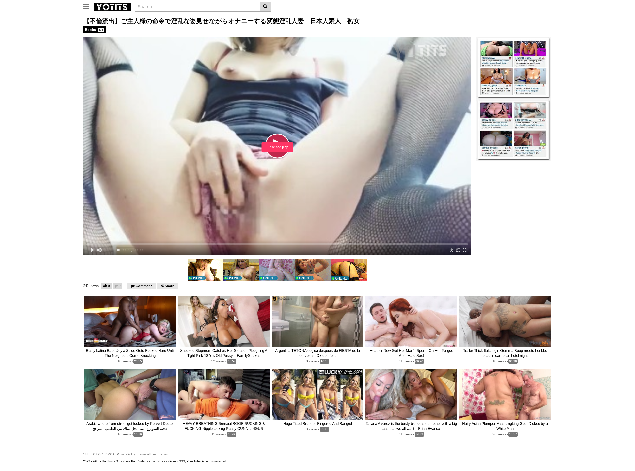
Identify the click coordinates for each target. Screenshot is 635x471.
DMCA (109, 454)
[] (265, 7)
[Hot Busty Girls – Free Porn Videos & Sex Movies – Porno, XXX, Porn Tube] (112, 6)
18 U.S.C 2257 (93, 454)
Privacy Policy (126, 454)
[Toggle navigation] (88, 6)
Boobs (94, 30)
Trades (163, 454)
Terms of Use (147, 454)
